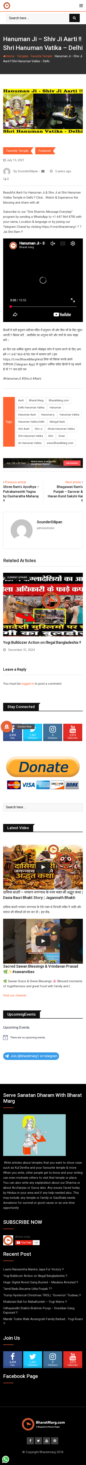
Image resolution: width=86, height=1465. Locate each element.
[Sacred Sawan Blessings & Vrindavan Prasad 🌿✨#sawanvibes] (43, 941)
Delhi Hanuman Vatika (31, 407)
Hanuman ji (47, 414)
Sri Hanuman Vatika (30, 443)
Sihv (50, 435)
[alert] (43, 1037)
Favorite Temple (41, 56)
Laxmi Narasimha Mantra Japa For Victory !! (33, 1269)
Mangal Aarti (57, 421)
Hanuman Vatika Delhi (31, 421)
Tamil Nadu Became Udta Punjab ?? (27, 1289)
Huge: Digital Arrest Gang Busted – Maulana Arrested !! (40, 1282)
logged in (28, 684)
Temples (22, 56)
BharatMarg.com (59, 400)
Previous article (15, 482)
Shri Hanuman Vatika (30, 435)
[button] (7, 726)
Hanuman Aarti (27, 414)
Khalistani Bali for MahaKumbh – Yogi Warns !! (35, 1302)
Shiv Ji (38, 428)
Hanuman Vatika (69, 414)
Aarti (21, 400)
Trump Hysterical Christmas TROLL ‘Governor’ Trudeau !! (42, 1295)
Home (10, 56)
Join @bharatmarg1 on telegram (33, 1056)
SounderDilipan (49, 522)
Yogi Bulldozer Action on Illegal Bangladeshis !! (35, 1276)
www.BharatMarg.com (60, 443)
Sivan (61, 435)
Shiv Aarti (23, 428)
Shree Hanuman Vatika (61, 428)
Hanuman (55, 407)
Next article (73, 482)
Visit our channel (14, 995)
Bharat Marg (36, 400)
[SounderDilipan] (43, 171)
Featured (45, 151)
